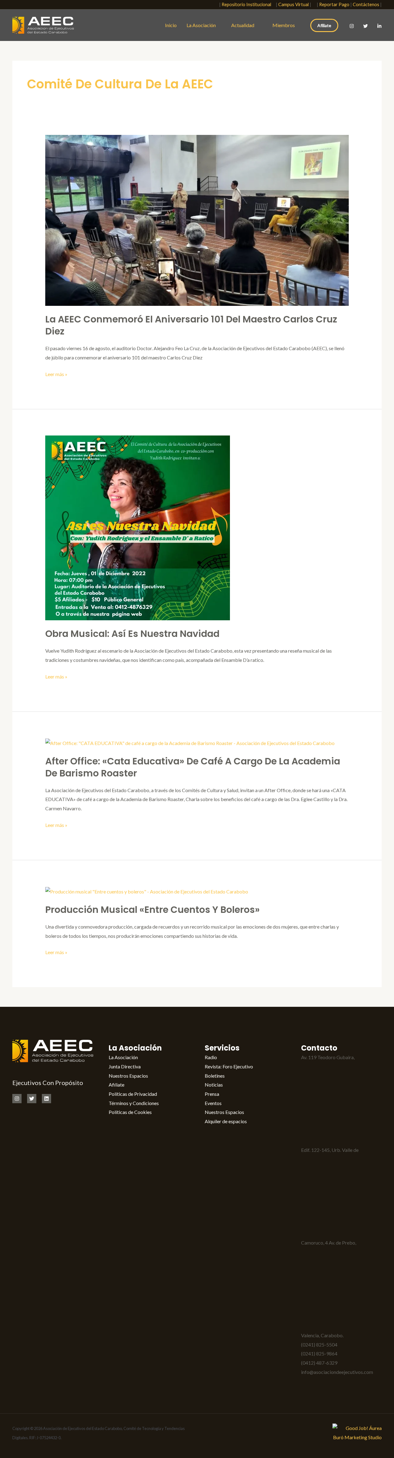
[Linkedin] (46, 1098)
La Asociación (201, 25)
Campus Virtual (293, 4)
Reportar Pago (334, 4)
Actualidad (244, 25)
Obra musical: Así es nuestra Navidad (132, 633)
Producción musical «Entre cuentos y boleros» (152, 909)
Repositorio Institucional (248, 4)
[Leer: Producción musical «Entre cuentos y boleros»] (146, 891)
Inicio (171, 25)
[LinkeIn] (379, 26)
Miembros (283, 25)
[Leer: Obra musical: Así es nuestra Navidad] (137, 527)
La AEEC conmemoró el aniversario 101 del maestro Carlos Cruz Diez (191, 325)
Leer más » (56, 373)
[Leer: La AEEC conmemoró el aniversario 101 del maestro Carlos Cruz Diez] (197, 220)
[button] (211, 5)
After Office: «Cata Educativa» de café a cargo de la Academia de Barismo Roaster (192, 767)
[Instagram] (351, 26)
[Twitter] (365, 26)
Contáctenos (366, 4)
